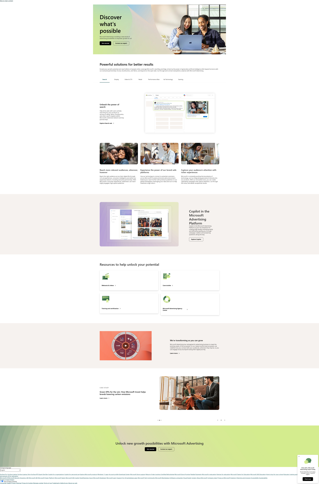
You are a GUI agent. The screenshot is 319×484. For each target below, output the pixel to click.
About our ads (72, 483)
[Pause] (221, 420)
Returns (148, 474)
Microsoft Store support (137, 474)
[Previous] (217, 420)
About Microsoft (202, 478)
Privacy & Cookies (27, 483)
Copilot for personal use (72, 474)
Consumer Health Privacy (8, 483)
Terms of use (48, 483)
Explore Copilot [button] (196, 239)
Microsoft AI (4, 478)
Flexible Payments (196, 474)
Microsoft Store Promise (182, 474)
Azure (91, 478)
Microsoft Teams (60, 478)
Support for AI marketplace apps (127, 478)
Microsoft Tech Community (146, 478)
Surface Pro (3, 474)
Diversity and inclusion (244, 478)
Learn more (174, 353)
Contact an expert (121, 43)
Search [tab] (104, 79)
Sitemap (18, 483)
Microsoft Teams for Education (240, 474)
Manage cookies (38, 483)
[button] (299, 456)
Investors (233, 478)
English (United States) (7, 480)
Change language (5, 468)
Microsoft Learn (111, 478)
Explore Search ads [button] (106, 123)
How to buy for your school (274, 474)
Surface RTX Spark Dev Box (39, 474)
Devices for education (223, 474)
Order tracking (155, 474)
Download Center (124, 474)
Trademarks (56, 483)
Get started (105, 43)
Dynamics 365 (24, 478)
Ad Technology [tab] (168, 79)
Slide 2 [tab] (159, 420)
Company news (212, 478)
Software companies (176, 478)
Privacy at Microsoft (223, 478)
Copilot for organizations (56, 474)
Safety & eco (64, 483)
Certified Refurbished (167, 474)
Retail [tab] (140, 79)
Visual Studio (187, 478)
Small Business (84, 478)
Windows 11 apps (102, 474)
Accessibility (255, 478)
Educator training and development (295, 474)
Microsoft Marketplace (162, 478)
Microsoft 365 (33, 478)
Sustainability (263, 478)
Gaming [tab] (180, 79)
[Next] (224, 420)
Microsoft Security (14, 478)
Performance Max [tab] (154, 79)
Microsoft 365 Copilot (72, 478)
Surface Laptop (12, 474)
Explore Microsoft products (88, 474)
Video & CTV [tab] (128, 79)
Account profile (113, 474)
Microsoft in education (209, 474)
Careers (194, 478)
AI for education (13, 476)
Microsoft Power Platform (46, 478)
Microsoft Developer (99, 478)
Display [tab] (116, 79)
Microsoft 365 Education (258, 474)
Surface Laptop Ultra (24, 474)
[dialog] (307, 469)
